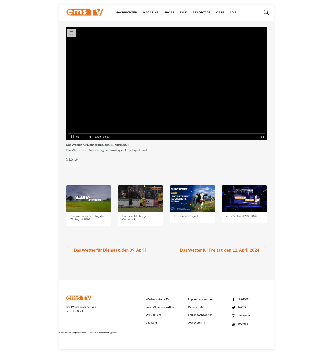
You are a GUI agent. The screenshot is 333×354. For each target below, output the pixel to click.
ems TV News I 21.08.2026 (241, 216)
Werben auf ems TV (157, 299)
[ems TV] (85, 13)
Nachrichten (126, 12)
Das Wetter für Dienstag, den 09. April (110, 250)
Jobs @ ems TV (197, 322)
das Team (151, 322)
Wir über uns (153, 314)
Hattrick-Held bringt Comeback (134, 218)
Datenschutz (195, 307)
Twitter (241, 306)
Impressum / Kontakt (200, 299)
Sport (169, 12)
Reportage (202, 12)
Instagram (243, 315)
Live (233, 12)
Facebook (243, 298)
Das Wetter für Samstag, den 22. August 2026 (87, 218)
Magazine (151, 12)
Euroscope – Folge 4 (186, 216)
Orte (220, 12)
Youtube (242, 323)
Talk (183, 12)
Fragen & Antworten (200, 314)
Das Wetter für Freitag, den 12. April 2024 (219, 250)
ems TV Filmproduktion (160, 307)
